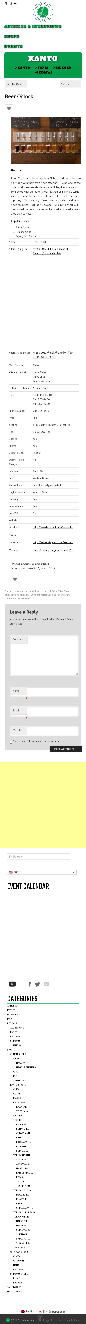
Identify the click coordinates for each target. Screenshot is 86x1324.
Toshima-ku (23, 1185)
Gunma (17, 1093)
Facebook (30, 984)
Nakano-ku (22, 1221)
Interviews (13, 1014)
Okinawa (43, 72)
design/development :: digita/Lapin (61, 1320)
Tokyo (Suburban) (24, 1212)
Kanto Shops (18, 1084)
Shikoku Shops (19, 1273)
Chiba (35, 591)
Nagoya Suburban (27, 1067)
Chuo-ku (21, 1137)
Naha (16, 1264)
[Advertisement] (43, 805)
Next (65, 83)
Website (17, 730)
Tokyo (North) (22, 1155)
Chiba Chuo (63, 591)
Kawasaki (21, 1106)
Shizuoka (15, 1045)
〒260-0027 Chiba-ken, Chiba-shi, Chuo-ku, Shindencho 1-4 (51, 251)
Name (20, 692)
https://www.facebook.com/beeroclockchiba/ (53, 527)
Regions (12, 1023)
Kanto (22, 68)
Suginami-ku (23, 1242)
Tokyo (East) (20, 1124)
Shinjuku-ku (23, 1238)
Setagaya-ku (23, 1229)
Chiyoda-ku (23, 1133)
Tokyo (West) (21, 1216)
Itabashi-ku (23, 1168)
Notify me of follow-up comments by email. (37, 740)
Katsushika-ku (24, 1172)
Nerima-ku (22, 1225)
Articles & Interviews (32, 26)
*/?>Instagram (22, 984)
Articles (12, 1005)
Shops (11, 36)
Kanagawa (19, 1102)
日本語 (8, 3)
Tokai (41, 68)
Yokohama (22, 1111)
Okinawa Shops (19, 1251)
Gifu (15, 1071)
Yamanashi (19, 1247)
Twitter (37, 984)
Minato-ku (22, 1199)
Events (13, 46)
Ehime (16, 1278)
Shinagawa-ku (24, 1207)
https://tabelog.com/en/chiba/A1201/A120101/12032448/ (53, 550)
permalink (25, 598)
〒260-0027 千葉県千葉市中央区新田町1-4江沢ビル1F (53, 355)
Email (20, 711)
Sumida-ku (22, 1150)
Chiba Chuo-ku (12, 594)
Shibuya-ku (22, 1234)
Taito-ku (21, 1181)
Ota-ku (20, 1203)
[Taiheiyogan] (43, 12)
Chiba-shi (35, 594)
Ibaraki (17, 1097)
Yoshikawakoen (61, 594)
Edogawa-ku (23, 1141)
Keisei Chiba (47, 594)
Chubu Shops (18, 1053)
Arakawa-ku (23, 1163)
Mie (15, 1075)
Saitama (17, 1115)
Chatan (17, 1256)
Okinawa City (21, 1269)
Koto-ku (21, 1146)
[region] (46, 140)
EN (15, 3)
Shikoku (62, 68)
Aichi (16, 1058)
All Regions (17, 1027)
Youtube (12, 984)
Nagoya (20, 1062)
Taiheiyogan (14, 1286)
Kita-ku (20, 1177)
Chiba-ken (25, 594)
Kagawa (17, 1282)
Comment (19, 639)
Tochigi (17, 1119)
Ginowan (18, 1260)
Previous (14, 83)
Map (9, 1018)
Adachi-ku (22, 1159)
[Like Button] (9, 108)
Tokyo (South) (22, 1190)
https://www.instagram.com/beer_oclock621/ (53, 542)
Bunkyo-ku (22, 1128)
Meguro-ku (22, 1194)
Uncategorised (16, 1291)
